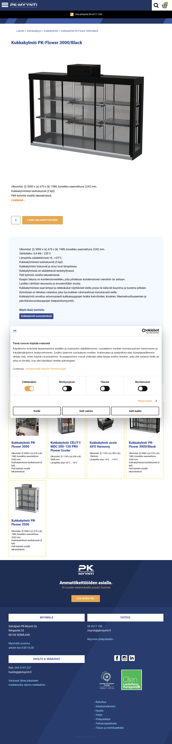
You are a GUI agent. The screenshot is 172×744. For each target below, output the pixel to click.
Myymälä (46, 617)
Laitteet (20, 31)
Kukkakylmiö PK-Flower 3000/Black (79, 31)
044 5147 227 (23, 667)
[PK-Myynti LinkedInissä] (132, 658)
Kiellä (37, 411)
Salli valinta (86, 411)
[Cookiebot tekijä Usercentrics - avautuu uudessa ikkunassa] (144, 331)
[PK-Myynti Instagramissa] (124, 658)
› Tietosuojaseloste (105, 723)
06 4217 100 (94, 626)
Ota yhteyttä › (86, 598)
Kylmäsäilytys (34, 31)
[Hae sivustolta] (156, 5)
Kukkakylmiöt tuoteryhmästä (36, 316)
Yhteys (125, 617)
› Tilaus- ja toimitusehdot (109, 727)
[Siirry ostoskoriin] (165, 5)
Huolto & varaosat (46, 659)
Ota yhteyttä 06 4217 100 (88, 14)
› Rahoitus (100, 702)
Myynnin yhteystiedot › (100, 639)
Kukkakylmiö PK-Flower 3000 (23, 444)
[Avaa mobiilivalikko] (5, 5)
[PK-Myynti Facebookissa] (117, 658)
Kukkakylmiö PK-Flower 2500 (23, 522)
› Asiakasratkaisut (104, 706)
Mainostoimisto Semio (86, 737)
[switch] (67, 388)
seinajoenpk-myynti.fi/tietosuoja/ (45, 368)
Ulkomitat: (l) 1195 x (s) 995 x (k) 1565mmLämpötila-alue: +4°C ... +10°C (105, 456)
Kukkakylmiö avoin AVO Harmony (103, 444)
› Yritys (98, 714)
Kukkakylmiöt (51, 31)
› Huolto (98, 710)
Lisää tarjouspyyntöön (42, 220)
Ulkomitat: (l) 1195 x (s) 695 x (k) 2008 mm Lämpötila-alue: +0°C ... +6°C (66, 459)
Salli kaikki (135, 411)
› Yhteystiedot (102, 719)
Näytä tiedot (145, 400)
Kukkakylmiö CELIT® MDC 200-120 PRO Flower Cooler (66, 446)
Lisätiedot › (18, 200)
